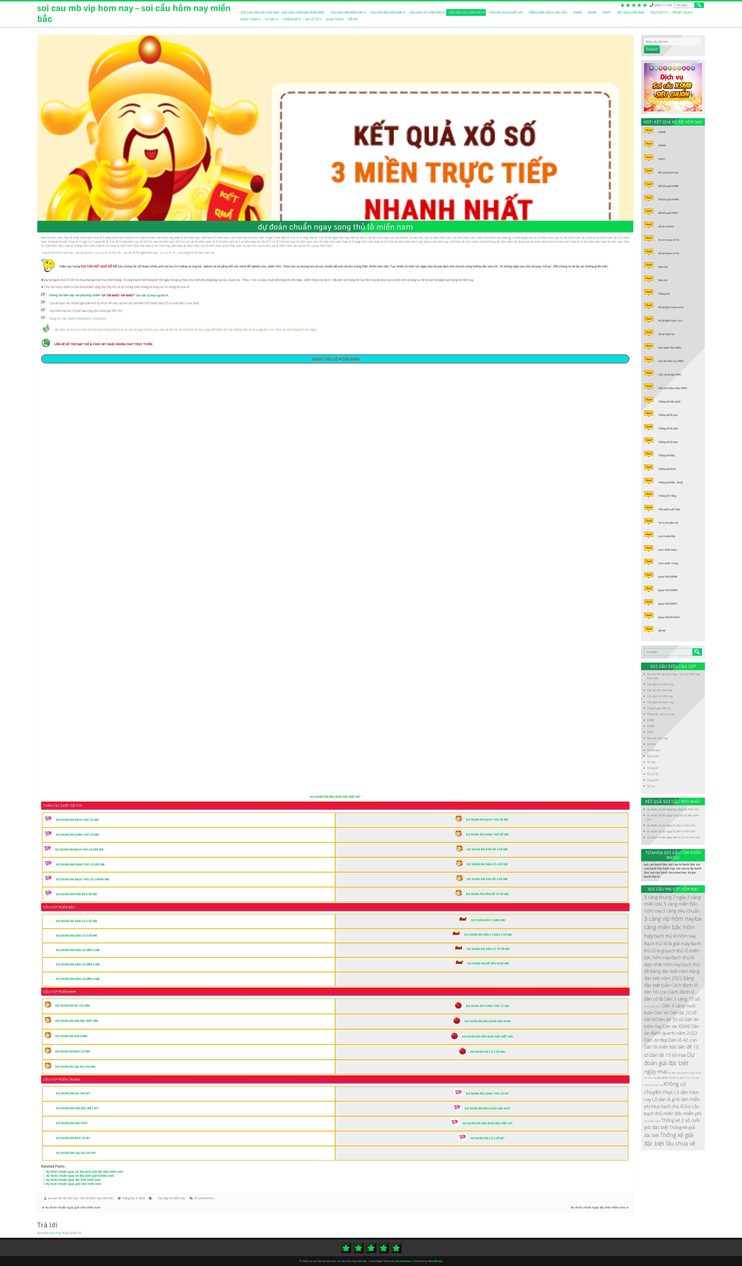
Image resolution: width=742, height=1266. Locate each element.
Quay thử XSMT (667, 603)
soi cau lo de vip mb (108, 252)
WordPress (435, 1261)
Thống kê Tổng (667, 496)
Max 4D (663, 280)
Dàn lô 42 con (682, 1040)
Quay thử (333, 19)
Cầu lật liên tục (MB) (671, 361)
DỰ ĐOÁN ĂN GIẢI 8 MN (71, 1036)
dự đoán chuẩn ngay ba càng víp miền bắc (673, 809)
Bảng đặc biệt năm (669, 971)
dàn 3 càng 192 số (652, 1006)
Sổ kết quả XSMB (668, 186)
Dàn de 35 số (669, 1019)
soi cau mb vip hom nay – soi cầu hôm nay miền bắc (282, 12)
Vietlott (657, 12)
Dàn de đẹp (656, 1040)
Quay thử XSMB (667, 576)
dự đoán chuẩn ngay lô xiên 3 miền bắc (671, 831)
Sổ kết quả (681, 12)
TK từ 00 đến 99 (668, 523)
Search (652, 49)
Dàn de (661, 1012)
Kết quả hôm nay (630, 12)
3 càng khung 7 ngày (665, 897)
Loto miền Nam (667, 550)
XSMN (592, 12)
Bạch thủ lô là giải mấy (667, 943)
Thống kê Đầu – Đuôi (670, 482)
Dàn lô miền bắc (660, 1047)
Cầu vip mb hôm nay (386, 12)
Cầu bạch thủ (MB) (669, 348)
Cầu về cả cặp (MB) (669, 374)
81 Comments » (204, 1198)
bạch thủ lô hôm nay (675, 936)
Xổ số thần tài (666, 334)
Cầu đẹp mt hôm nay (425, 12)
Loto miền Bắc (666, 536)
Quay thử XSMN (667, 590)
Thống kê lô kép (668, 442)
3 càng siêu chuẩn (681, 911)
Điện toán (249, 19)
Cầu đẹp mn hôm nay (465, 12)
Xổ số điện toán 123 (670, 320)
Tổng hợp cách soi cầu (547, 12)
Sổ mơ (352, 19)
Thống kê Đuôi (667, 469)
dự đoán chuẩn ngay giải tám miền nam (73, 1184)
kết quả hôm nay (668, 172)
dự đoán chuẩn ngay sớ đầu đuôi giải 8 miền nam (80, 1175)
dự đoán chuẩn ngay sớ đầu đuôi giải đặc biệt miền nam (84, 1171)
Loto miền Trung (668, 563)
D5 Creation (403, 1261)
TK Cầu (270, 19)
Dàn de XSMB (676, 1026)
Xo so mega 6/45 (668, 240)
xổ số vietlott (666, 226)
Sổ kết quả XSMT (668, 213)
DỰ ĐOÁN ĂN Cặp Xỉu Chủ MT (76, 1153)
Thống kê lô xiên (668, 428)
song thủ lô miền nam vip (57, 252)
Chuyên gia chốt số (505, 12)
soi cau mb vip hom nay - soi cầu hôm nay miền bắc (80, 1198)
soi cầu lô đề (168, 252)
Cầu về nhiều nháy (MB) (672, 388)
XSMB (577, 12)
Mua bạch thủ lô (667, 1106)
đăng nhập (55, 1233)
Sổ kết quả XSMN (668, 199)
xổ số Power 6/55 (668, 253)
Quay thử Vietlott (669, 617)
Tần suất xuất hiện (669, 509)
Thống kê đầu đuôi (669, 401)
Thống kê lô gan (668, 415)
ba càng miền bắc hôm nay (672, 927)
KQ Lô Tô (312, 19)
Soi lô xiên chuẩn (652, 1121)
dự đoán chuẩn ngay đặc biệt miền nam (73, 1180)
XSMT (607, 12)
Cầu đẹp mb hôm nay (347, 12)
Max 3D (663, 267)
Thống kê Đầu (666, 455)
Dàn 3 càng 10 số (682, 999)
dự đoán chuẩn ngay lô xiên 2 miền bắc (671, 825)
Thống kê (290, 19)
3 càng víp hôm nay (669, 918)
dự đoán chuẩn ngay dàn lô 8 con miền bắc (674, 837)
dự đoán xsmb (666, 1077)
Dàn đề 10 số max (667, 1055)
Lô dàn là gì (663, 1099)
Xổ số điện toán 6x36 (671, 307)
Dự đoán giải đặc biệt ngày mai (669, 1063)
